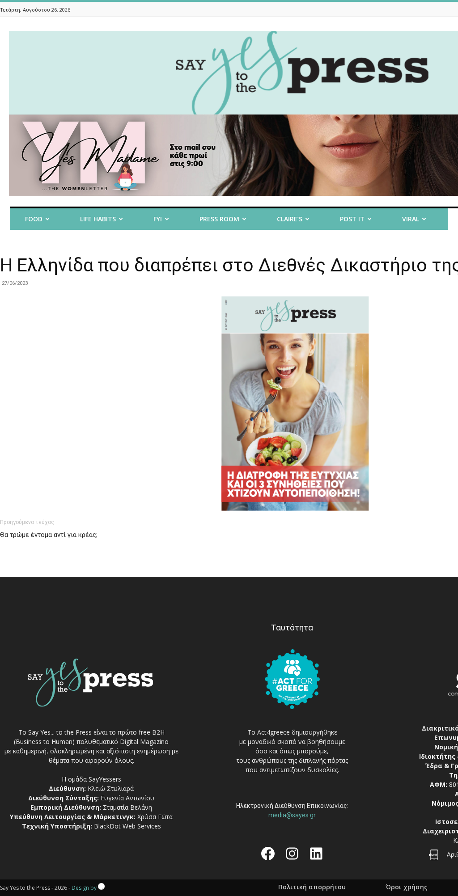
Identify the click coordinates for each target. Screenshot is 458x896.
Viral (410, 219)
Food (33, 219)
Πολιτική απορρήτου (312, 887)
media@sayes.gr (292, 815)
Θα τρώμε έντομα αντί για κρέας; (49, 535)
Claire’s (289, 219)
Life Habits (98, 219)
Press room (219, 219)
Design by (85, 888)
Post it (352, 219)
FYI (157, 219)
